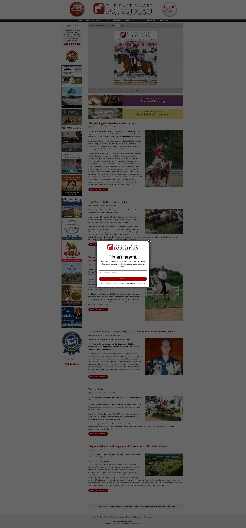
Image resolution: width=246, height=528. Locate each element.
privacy (111, 283)
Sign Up (123, 279)
